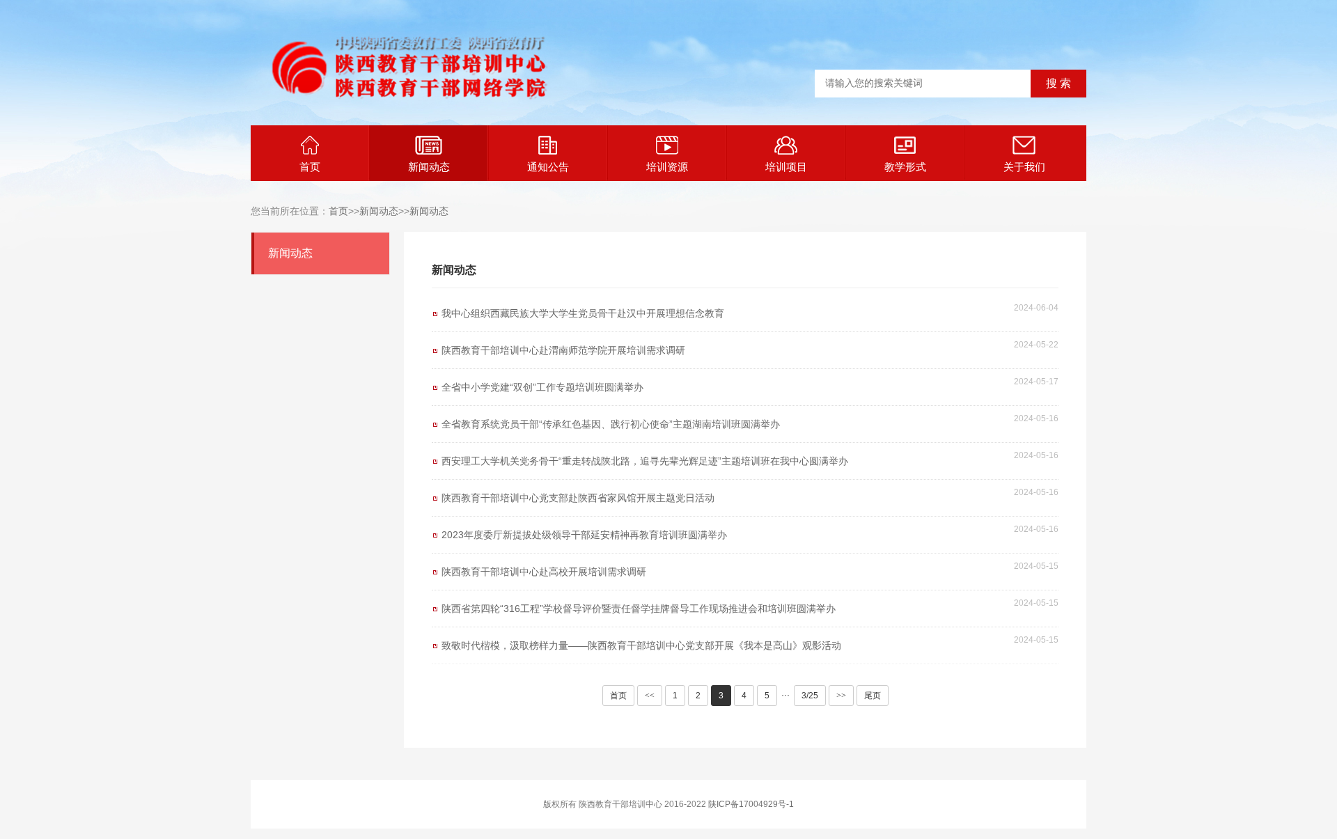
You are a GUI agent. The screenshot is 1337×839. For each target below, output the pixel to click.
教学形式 (905, 167)
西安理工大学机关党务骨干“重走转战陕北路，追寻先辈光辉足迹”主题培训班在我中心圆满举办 (644, 460)
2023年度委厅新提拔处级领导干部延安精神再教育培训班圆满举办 (584, 534)
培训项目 (786, 167)
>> (841, 695)
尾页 (872, 695)
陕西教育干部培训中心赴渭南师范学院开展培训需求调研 (563, 350)
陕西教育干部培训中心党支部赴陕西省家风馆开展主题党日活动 (577, 497)
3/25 (810, 695)
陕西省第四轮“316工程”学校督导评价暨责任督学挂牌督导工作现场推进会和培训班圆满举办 (638, 608)
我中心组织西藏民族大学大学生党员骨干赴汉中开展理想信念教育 (582, 313)
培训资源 (667, 167)
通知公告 (548, 167)
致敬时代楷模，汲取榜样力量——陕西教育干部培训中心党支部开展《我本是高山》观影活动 (641, 645)
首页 (309, 167)
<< (650, 695)
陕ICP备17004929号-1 (751, 804)
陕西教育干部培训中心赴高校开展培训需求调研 (543, 571)
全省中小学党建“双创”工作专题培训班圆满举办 (542, 387)
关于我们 (1024, 167)
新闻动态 (429, 167)
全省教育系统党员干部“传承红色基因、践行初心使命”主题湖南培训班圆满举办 (610, 424)
